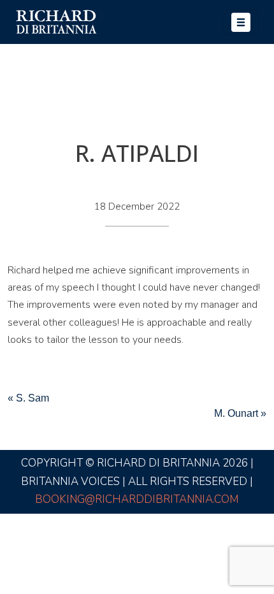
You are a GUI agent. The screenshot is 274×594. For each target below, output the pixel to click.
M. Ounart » (240, 413)
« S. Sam (28, 398)
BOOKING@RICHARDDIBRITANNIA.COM (137, 499)
